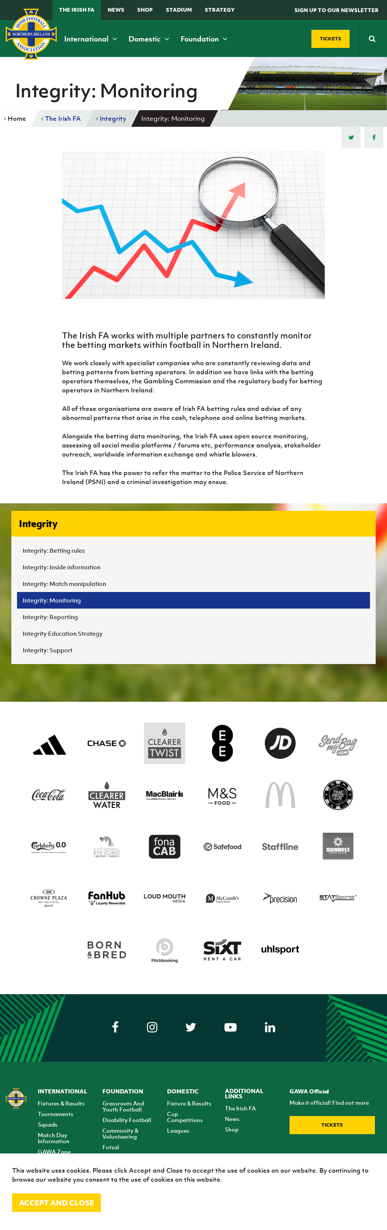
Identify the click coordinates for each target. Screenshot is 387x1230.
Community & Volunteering (120, 1133)
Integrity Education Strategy (63, 633)
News (116, 9)
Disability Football (126, 1120)
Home (16, 118)
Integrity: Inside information (62, 567)
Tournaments (55, 1114)
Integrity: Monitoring (52, 600)
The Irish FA (76, 9)
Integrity (112, 118)
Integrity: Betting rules (54, 550)
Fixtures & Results (61, 1103)
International (87, 38)
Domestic (145, 38)
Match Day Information (54, 1138)
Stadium (179, 9)
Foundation (200, 38)
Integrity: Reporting (50, 617)
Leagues (178, 1130)
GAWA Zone (54, 1151)
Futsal (110, 1147)
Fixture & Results (189, 1103)
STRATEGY (220, 9)
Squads (47, 1124)
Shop (145, 9)
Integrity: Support (48, 650)
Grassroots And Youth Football (123, 1106)
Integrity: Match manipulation (64, 583)
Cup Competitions (185, 1117)
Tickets (332, 1125)
